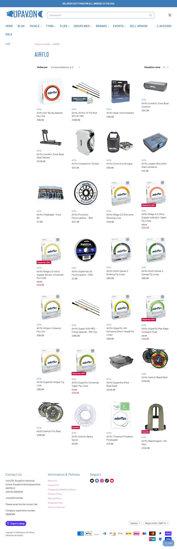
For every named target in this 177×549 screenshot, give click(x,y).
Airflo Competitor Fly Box (85, 163)
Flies (64, 26)
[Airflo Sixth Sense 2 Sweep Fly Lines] (155, 250)
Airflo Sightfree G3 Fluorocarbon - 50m (82, 273)
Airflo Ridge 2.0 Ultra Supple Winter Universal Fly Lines (50, 274)
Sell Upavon (138, 26)
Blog (21, 26)
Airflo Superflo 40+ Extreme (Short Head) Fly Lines (120, 331)
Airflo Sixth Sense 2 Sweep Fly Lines (152, 272)
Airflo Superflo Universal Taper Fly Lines (85, 384)
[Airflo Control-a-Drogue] (120, 142)
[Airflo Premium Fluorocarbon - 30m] (86, 193)
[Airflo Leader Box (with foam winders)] (155, 142)
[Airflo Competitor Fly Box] (86, 142)
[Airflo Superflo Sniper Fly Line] (51, 361)
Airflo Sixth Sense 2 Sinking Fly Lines (117, 272)
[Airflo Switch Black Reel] (155, 358)
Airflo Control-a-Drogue (119, 163)
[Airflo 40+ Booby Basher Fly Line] (51, 91)
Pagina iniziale (42, 44)
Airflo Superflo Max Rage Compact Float (155, 330)
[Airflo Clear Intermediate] (120, 91)
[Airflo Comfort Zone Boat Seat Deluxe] (51, 137)
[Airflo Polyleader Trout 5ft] (51, 193)
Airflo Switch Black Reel (154, 377)
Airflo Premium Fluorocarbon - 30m (82, 216)
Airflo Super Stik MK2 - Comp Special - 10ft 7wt (84, 330)
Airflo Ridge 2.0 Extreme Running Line (119, 216)
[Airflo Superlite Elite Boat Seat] (120, 361)
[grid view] (164, 67)
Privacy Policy (55, 493)
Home (9, 26)
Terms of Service (56, 507)
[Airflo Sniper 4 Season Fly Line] (51, 307)
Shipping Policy (55, 502)
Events (118, 26)
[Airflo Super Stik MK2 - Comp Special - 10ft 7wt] (86, 307)
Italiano (134, 523)
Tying (50, 26)
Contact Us (53, 485)
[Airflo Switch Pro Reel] (51, 412)
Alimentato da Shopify (14, 535)
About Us (52, 480)
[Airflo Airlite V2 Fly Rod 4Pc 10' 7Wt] (86, 91)
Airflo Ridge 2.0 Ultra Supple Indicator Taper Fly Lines (153, 217)
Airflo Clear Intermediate (120, 112)
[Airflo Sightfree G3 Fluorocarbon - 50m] (86, 250)
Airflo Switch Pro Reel (49, 431)
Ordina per (42, 67)
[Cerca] (150, 15)
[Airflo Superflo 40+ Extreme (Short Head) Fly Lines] (120, 307)
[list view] (167, 67)
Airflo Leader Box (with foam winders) (154, 165)
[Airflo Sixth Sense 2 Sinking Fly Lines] (120, 250)
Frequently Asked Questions (62, 489)
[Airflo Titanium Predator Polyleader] (120, 415)
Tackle (34, 26)
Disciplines (82, 26)
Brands (101, 26)
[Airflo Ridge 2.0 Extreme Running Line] (120, 193)
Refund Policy (55, 498)
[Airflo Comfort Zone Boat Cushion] (155, 86)
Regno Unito (155, 523)
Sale (9, 34)
